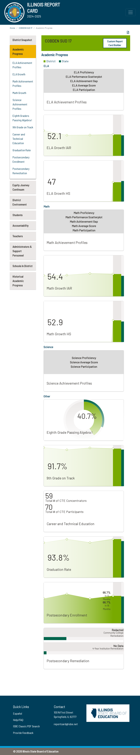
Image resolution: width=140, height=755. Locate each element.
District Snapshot (22, 39)
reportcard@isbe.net (66, 724)
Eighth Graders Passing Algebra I (22, 118)
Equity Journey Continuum (21, 187)
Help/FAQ (18, 720)
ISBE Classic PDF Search (26, 726)
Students (18, 215)
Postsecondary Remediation (21, 171)
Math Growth (19, 92)
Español (17, 713)
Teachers (18, 236)
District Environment (20, 202)
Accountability (21, 225)
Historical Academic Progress (18, 281)
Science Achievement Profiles (20, 104)
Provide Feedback (23, 732)
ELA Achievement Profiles (22, 65)
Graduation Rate (22, 150)
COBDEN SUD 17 (25, 28)
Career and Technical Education (19, 139)
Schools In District (22, 266)
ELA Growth (19, 74)
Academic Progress (18, 51)
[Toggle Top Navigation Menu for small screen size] (130, 12)
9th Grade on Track (23, 127)
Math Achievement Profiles (23, 83)
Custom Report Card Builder (115, 43)
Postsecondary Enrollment (21, 159)
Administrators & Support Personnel (22, 251)
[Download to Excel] (128, 32)
